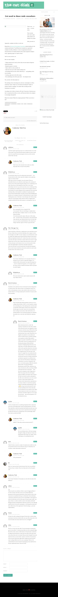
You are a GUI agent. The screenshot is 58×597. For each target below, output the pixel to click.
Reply (35, 147)
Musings (27, 18)
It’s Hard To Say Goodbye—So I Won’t (47, 61)
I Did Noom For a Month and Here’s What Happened (46, 79)
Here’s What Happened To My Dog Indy (46, 72)
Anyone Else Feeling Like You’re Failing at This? (46, 55)
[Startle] (47, 109)
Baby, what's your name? (10, 117)
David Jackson (12, 283)
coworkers (13, 103)
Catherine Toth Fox (10, 18)
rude (25, 103)
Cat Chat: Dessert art (31, 120)
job (22, 103)
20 (35, 111)
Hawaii (18, 103)
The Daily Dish (33, 18)
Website (5, 570)
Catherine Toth (17, 161)
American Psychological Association (18, 46)
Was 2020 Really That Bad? (31, 140)
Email (5, 567)
